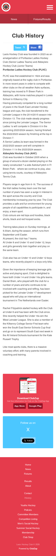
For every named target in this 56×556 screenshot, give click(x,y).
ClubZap (33, 549)
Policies (28, 510)
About (28, 486)
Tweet (18, 47)
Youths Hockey (28, 505)
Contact (28, 493)
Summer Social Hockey (28, 528)
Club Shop (28, 537)
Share (33, 47)
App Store (19, 406)
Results (28, 481)
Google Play (35, 406)
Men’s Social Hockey (28, 523)
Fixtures (28, 473)
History (28, 498)
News (14, 19)
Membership (28, 532)
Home (28, 464)
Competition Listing (28, 519)
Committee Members (28, 514)
